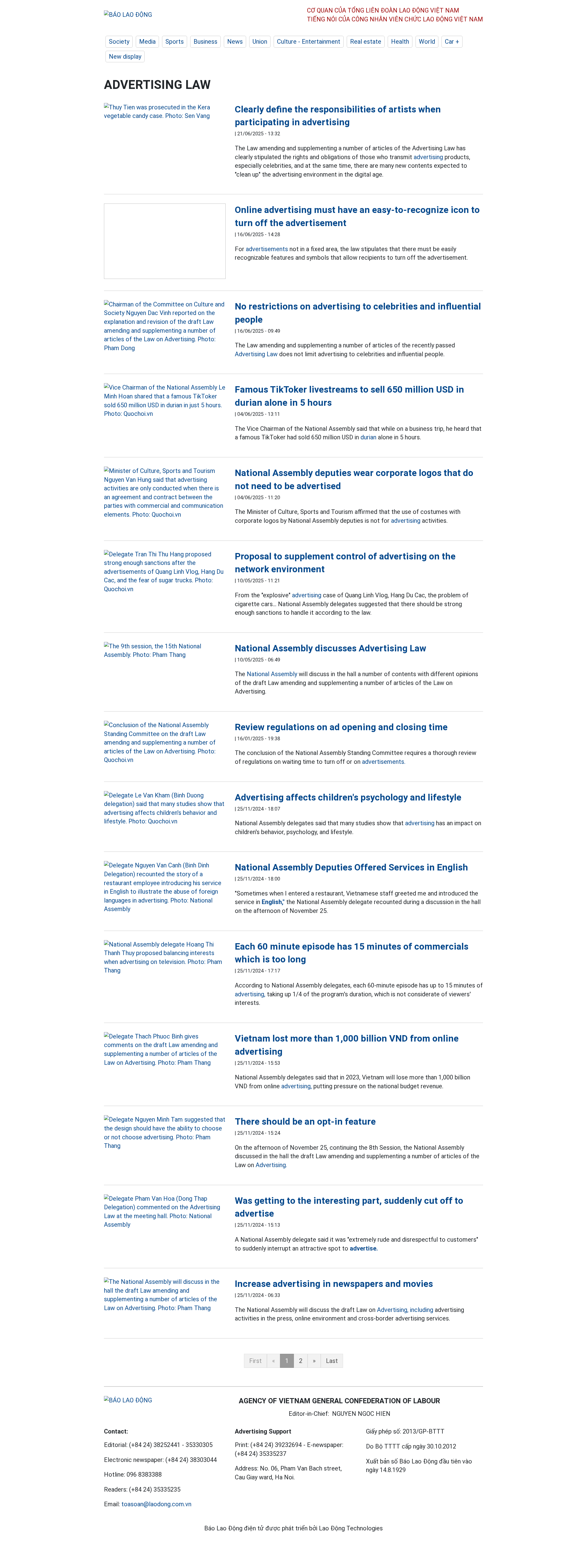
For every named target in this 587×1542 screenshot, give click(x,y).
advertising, (250, 994)
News (235, 41)
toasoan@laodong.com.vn (156, 1504)
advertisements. (383, 761)
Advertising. (271, 1165)
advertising (428, 157)
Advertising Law (256, 354)
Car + (452, 41)
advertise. (364, 1248)
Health (400, 41)
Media (147, 41)
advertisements (267, 249)
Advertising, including (405, 1309)
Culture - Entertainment (308, 41)
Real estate (365, 41)
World (427, 41)
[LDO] (165, 111)
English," (273, 902)
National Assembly (272, 674)
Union (260, 41)
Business (205, 41)
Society (119, 41)
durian (368, 437)
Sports (174, 41)
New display (125, 56)
